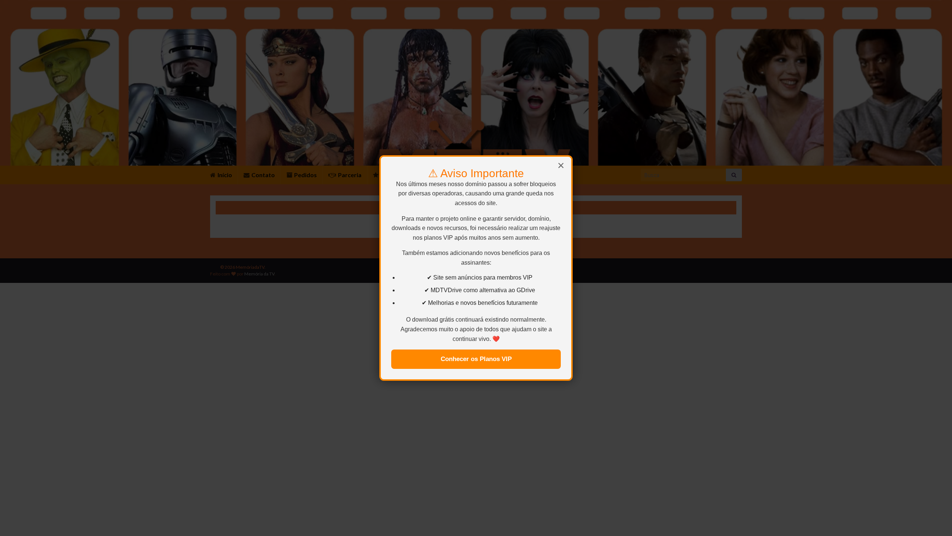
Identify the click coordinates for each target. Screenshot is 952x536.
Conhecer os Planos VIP (476, 359)
